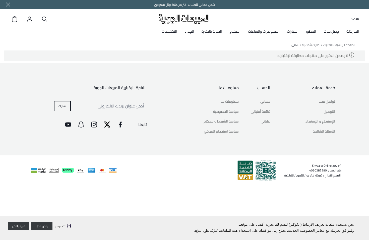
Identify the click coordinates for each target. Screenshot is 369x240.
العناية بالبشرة (212, 31)
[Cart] (14, 19)
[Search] (44, 19)
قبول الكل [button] (18, 226)
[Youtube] (68, 125)
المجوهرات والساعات (263, 31)
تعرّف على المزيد (206, 230)
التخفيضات (169, 31)
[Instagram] (94, 125)
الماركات (352, 31)
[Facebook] (120, 125)
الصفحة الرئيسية (345, 45)
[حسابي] (29, 19)
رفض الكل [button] (42, 226)
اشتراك (62, 105)
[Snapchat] (81, 125)
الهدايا (189, 31)
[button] (63, 226)
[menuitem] (351, 33)
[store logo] (184, 19)
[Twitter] (107, 125)
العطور (311, 31)
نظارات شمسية (311, 45)
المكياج (234, 31)
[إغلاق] (8, 4)
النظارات (292, 31)
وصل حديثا (331, 31)
